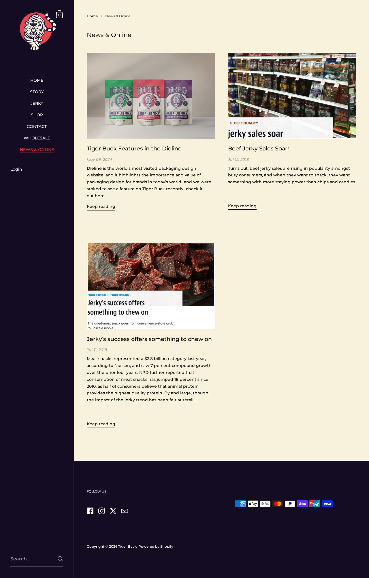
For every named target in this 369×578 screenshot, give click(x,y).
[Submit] (60, 559)
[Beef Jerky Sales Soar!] (292, 95)
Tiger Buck (127, 546)
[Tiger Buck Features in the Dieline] (151, 95)
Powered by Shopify (155, 546)
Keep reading (101, 206)
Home (92, 16)
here (100, 195)
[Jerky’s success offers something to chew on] (151, 286)
